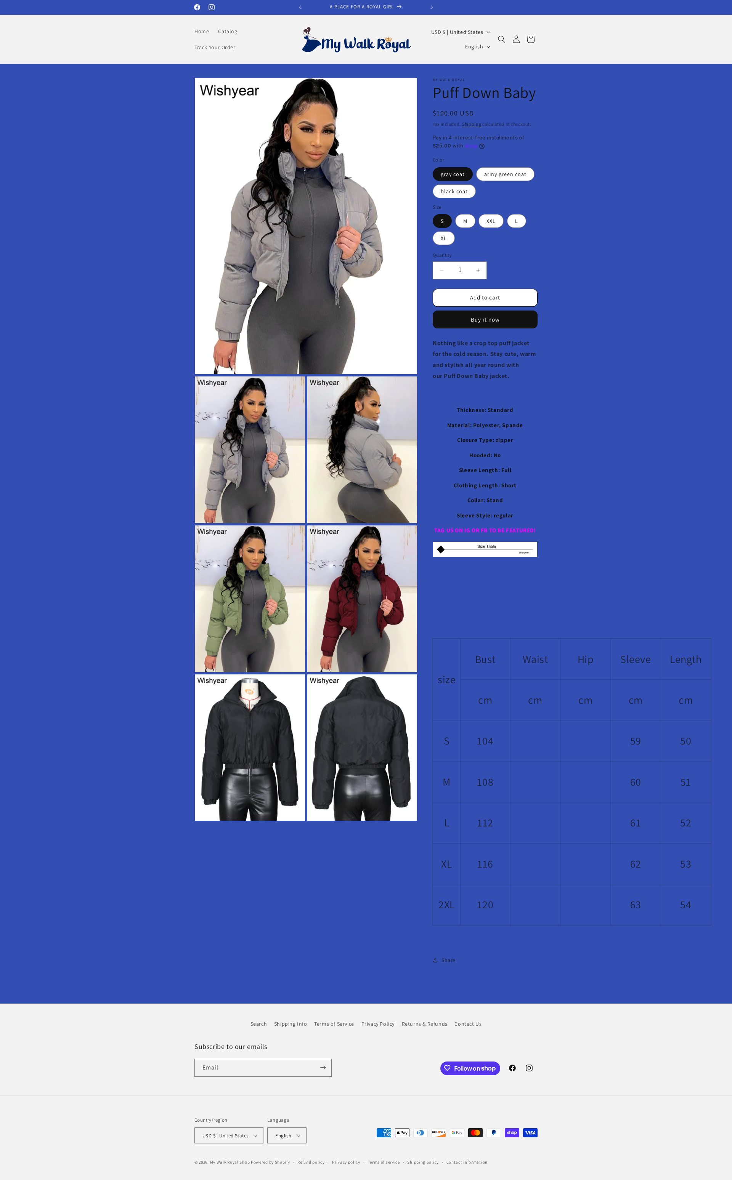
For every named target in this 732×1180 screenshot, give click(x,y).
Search (258, 1023)
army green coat (505, 174)
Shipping (472, 124)
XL (444, 238)
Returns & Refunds (425, 1023)
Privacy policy (346, 1162)
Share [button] (448, 960)
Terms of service (384, 1162)
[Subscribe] (323, 1067)
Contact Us (468, 1023)
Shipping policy (423, 1162)
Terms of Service (334, 1023)
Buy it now (485, 319)
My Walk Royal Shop (230, 1162)
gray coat (453, 174)
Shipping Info (290, 1023)
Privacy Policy (378, 1023)
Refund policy (310, 1162)
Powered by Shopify (270, 1162)
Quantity (442, 255)
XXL (491, 221)
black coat (454, 191)
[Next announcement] (432, 7)
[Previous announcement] (300, 7)
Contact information (467, 1162)
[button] (501, 39)
